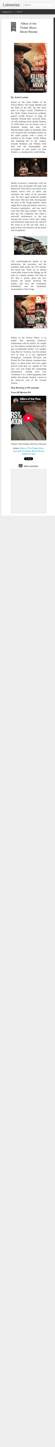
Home (19, 11)
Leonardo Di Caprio (21, 451)
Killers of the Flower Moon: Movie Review (28, 27)
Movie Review (38, 451)
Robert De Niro (28, 453)
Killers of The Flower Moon (32, 448)
